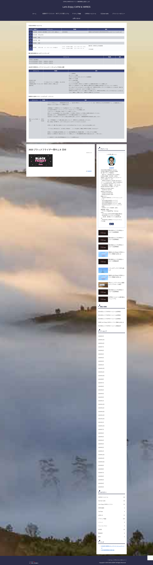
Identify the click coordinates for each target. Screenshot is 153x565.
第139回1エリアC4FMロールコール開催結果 (109, 326)
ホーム (110, 560)
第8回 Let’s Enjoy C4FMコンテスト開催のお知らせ (111, 322)
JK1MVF (111, 168)
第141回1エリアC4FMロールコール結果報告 (109, 315)
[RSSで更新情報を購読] (113, 224)
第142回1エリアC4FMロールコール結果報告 (109, 311)
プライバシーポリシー (119, 560)
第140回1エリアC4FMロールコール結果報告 (109, 318)
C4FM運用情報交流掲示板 (107, 550)
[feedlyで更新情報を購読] (110, 224)
